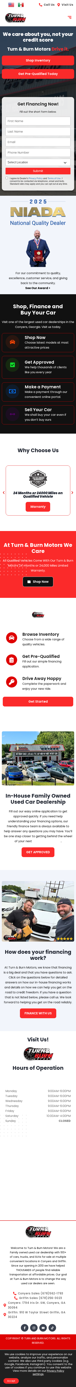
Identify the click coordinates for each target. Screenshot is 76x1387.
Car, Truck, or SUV (47, 841)
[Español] (21, 4)
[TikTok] (52, 1328)
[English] (11, 4)
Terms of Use (54, 178)
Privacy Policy (36, 178)
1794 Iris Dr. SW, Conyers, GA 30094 (38, 1077)
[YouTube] (43, 1328)
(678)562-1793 (38, 1082)
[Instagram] (34, 1328)
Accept (11, 1380)
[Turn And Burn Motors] (15, 18)
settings (38, 1374)
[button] (4, 493)
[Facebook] (24, 1328)
